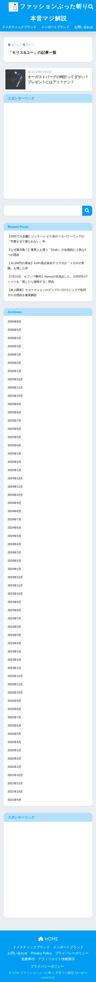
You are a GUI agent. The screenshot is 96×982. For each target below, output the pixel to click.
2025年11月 (15, 387)
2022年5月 (14, 733)
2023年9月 (14, 602)
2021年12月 (15, 775)
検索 (87, 211)
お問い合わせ (83, 27)
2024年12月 (15, 478)
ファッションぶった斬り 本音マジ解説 (53, 12)
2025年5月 (14, 437)
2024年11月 (15, 486)
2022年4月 (14, 742)
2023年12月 (15, 577)
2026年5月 (14, 338)
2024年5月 (14, 536)
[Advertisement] (48, 151)
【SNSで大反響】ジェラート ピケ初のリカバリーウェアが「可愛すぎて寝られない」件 (46, 239)
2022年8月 (14, 709)
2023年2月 (14, 659)
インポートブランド (55, 27)
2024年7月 (14, 519)
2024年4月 (14, 544)
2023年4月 (14, 643)
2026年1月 (14, 371)
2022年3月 (14, 750)
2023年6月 (14, 626)
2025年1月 (14, 470)
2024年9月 (14, 503)
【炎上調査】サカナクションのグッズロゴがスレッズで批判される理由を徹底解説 (47, 292)
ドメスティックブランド (19, 27)
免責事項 (28, 959)
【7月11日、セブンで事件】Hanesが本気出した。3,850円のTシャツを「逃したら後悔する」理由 (48, 279)
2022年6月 (14, 725)
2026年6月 (14, 329)
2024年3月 (14, 552)
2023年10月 (15, 593)
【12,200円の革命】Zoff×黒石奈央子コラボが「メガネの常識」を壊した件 (46, 266)
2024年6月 (14, 527)
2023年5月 (14, 635)
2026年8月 (14, 321)
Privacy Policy (41, 953)
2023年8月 (14, 610)
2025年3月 (14, 453)
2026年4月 (14, 346)
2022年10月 (15, 692)
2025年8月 (14, 412)
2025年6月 (14, 429)
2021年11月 (15, 783)
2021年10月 (15, 791)
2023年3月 (14, 651)
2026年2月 (14, 363)
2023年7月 (14, 618)
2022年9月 (14, 700)
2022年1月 (14, 767)
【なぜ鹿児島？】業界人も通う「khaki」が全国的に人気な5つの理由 (47, 252)
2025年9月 (14, 404)
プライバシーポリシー (72, 953)
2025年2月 (14, 462)
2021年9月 (14, 800)
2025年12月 (15, 379)
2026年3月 (14, 354)
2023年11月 (15, 585)
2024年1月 (14, 569)
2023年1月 (14, 668)
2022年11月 (15, 684)
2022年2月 (14, 758)
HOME (50, 939)
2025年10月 (15, 396)
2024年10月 (15, 495)
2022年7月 (14, 717)
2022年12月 (15, 676)
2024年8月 (14, 511)
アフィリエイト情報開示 (56, 959)
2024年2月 (14, 560)
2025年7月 (14, 420)
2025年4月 (14, 445)
